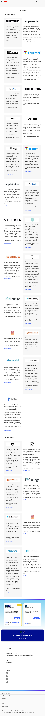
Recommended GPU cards (11, 653)
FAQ (7, 660)
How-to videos (9, 662)
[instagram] (13, 710)
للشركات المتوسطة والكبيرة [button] (6, 695)
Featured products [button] (5, 706)
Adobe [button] (3, 703)
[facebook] (11, 710)
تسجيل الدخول (41, 1)
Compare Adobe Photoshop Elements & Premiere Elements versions (19, 655)
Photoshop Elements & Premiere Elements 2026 (10, 5)
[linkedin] (17, 710)
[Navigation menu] (2, 2)
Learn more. (16, 612)
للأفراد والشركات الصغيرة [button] (6, 693)
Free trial (22, 638)
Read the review (9, 174)
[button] (36, 2)
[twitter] (15, 710)
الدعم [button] (3, 701)
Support (7, 657)
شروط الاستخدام (21, 712)
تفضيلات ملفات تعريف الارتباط (29, 712)
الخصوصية (16, 712)
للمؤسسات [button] (4, 698)
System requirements (10, 650)
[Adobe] (6, 2)
